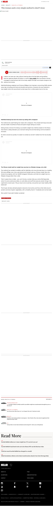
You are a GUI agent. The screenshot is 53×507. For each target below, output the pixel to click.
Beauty (8, 5)
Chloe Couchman (8, 62)
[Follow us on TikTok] (45, 483)
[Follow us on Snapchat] (20, 487)
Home (3, 5)
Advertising (4, 474)
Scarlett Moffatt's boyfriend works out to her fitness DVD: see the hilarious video (22, 446)
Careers (22, 501)
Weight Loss (6, 201)
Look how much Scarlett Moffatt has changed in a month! (16, 451)
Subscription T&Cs (32, 474)
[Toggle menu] (1, 1)
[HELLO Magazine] (5, 2)
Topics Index (30, 478)
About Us (3, 471)
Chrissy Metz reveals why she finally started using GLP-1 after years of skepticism (25, 424)
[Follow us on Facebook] (20, 483)
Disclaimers (4, 494)
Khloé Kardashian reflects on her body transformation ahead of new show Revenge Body (25, 456)
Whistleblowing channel (37, 494)
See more (48, 399)
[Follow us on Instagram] (7, 483)
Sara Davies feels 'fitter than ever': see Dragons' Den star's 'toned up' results (23, 411)
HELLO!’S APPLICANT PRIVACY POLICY (10, 501)
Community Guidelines (24, 494)
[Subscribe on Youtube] (7, 487)
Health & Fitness (17, 5)
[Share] (50, 67)
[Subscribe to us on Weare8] (45, 487)
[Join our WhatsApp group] (7, 490)
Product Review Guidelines (33, 501)
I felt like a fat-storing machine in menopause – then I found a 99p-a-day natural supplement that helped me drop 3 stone (28, 418)
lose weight (33, 78)
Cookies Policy (12, 494)
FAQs (28, 471)
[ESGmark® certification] (10, 465)
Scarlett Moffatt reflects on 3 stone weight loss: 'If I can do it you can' (19, 442)
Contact (3, 478)
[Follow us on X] (32, 483)
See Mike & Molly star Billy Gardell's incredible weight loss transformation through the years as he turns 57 (29, 405)
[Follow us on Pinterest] (32, 487)
